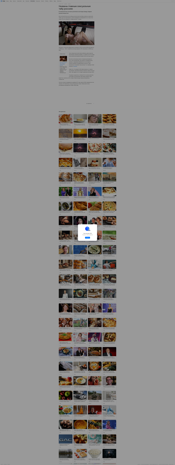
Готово (87, 237)
